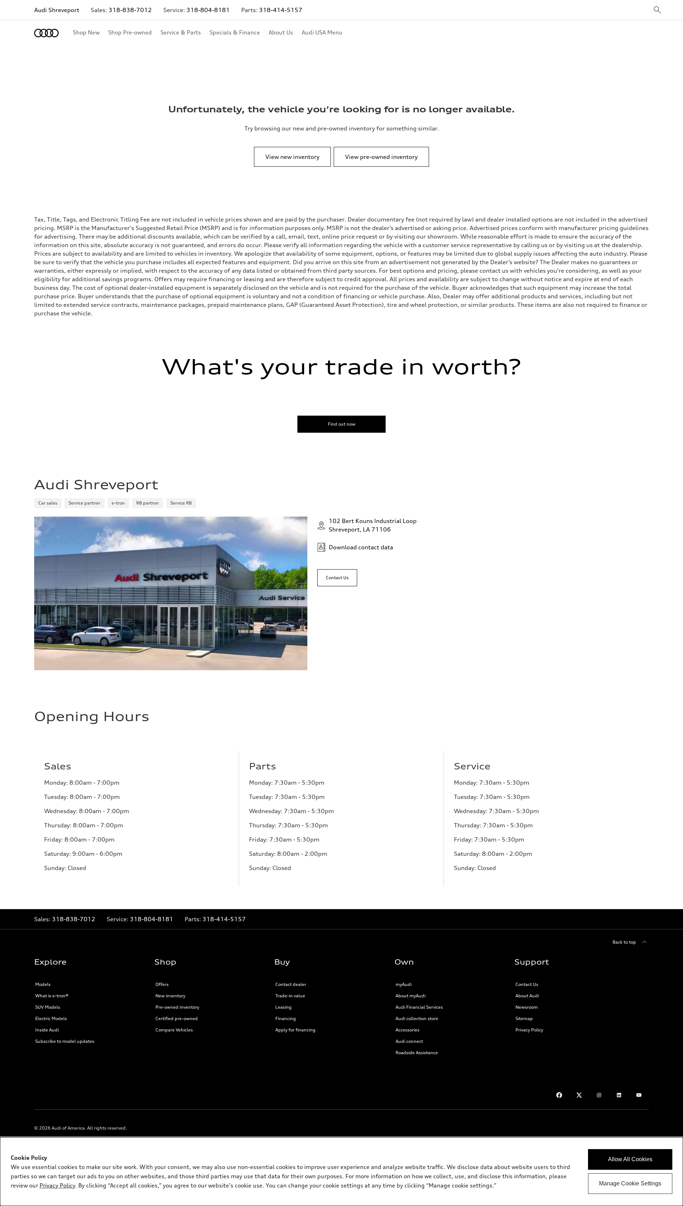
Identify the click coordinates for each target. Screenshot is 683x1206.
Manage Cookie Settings (630, 1183)
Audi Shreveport (56, 10)
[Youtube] (639, 1095)
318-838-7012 (130, 10)
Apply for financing (295, 1029)
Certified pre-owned (176, 1018)
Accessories (407, 1029)
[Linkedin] (619, 1095)
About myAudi (410, 995)
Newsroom (526, 1007)
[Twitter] (579, 1095)
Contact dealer (290, 984)
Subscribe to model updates (64, 1041)
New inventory (170, 995)
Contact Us (526, 984)
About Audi (527, 995)
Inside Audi (47, 1029)
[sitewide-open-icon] (657, 10)
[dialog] (341, 1171)
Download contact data (361, 547)
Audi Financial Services (419, 1007)
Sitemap (524, 1018)
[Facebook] (559, 1095)
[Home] (46, 33)
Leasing (283, 1007)
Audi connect (409, 1041)
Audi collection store (417, 1018)
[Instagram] (599, 1095)
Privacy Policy (529, 1029)
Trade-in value (290, 995)
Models (43, 984)
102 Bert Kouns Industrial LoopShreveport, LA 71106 (373, 525)
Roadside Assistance (417, 1052)
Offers (162, 984)
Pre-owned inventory (177, 1007)
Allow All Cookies (630, 1159)
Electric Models (51, 1018)
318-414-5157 (280, 10)
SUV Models (47, 1007)
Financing (285, 1018)
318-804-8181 (208, 10)
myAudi (404, 984)
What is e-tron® (51, 995)
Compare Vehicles (174, 1029)
